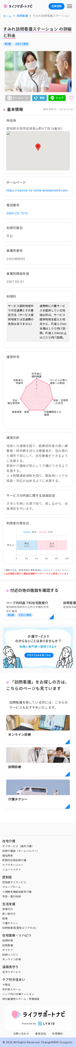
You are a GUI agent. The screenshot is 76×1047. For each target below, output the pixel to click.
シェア (60, 97)
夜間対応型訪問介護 (14, 860)
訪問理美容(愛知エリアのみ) (19, 927)
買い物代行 (9, 913)
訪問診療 (7, 940)
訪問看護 (7, 945)
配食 (5, 918)
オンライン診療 (11, 959)
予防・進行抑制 (11, 896)
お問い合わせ (21, 1033)
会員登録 (56, 6)
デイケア (7, 950)
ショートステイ (11, 869)
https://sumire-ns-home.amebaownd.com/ (37, 190)
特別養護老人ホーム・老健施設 (21, 999)
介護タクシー (10, 923)
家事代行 (7, 909)
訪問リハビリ (10, 954)
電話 (42, 97)
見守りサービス (11, 972)
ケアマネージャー (12, 865)
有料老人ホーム (11, 989)
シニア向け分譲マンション (18, 994)
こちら (45, 570)
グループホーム (11, 887)
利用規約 (57, 1033)
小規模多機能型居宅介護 (17, 891)
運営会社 (40, 1033)
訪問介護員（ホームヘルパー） (21, 850)
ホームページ (21, 97)
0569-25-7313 (17, 213)
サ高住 (6, 984)
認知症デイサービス (14, 882)
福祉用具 (7, 855)
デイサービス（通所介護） (18, 846)
